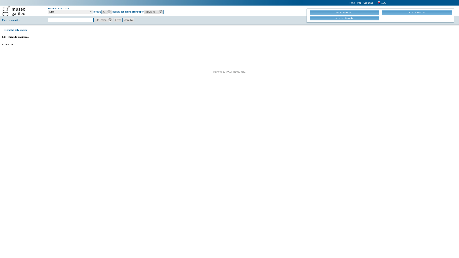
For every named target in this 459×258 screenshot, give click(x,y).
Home (352, 3)
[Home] (13, 11)
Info (359, 3)
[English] (379, 3)
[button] (106, 12)
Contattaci (368, 3)
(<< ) (15, 30)
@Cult (229, 71)
